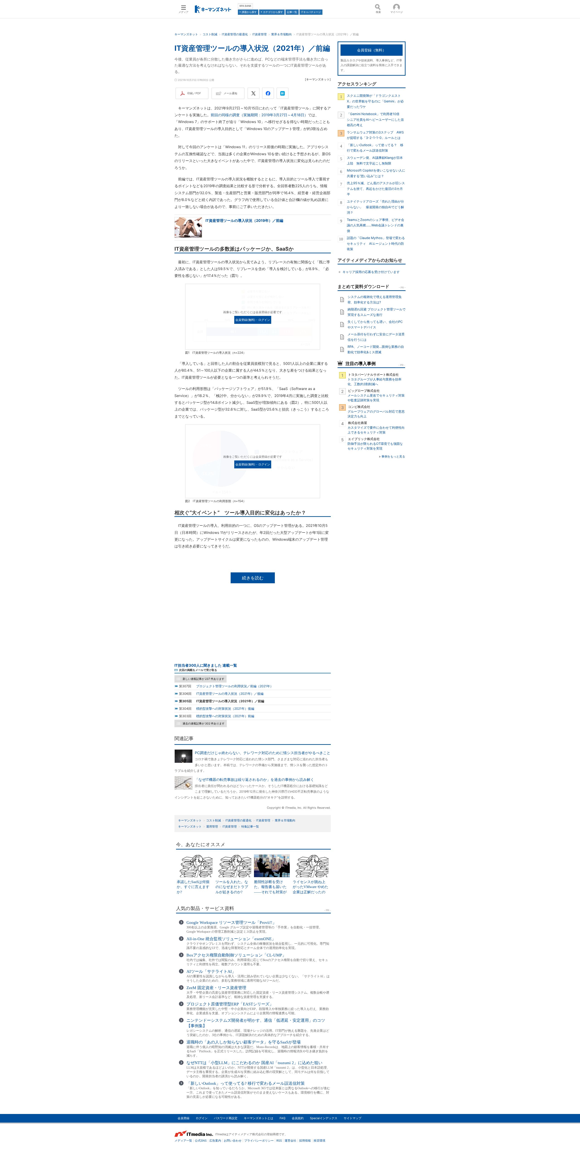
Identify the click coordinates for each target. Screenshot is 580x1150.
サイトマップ (352, 1118)
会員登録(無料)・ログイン (252, 320)
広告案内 (215, 1140)
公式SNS (201, 1140)
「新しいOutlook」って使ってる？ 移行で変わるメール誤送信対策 (375, 147)
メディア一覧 (183, 1140)
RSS (279, 1140)
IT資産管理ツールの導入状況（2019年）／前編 (244, 220)
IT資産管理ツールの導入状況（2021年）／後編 (229, 693)
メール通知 (230, 93)
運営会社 (290, 1140)
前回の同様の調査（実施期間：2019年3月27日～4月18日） (259, 115)
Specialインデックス (323, 1118)
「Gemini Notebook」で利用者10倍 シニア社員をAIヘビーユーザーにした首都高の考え (375, 119)
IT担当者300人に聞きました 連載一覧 (205, 665)
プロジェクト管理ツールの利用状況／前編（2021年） (234, 686)
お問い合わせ (233, 1140)
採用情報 (305, 1140)
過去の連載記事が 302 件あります (204, 723)
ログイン (202, 1118)
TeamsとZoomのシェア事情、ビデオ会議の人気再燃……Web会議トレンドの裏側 (375, 225)
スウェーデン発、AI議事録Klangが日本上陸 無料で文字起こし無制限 (375, 160)
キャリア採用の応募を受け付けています (371, 272)
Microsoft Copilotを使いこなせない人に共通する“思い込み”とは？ (376, 173)
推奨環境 (319, 1140)
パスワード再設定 (225, 1118)
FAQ (282, 1118)
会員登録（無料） (371, 50)
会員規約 (298, 1118)
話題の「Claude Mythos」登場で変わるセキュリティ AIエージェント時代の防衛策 (376, 243)
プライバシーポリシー (259, 1140)
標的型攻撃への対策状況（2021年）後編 (225, 708)
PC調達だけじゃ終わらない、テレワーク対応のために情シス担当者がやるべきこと (262, 753)
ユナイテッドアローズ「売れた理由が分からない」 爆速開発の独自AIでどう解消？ (375, 206)
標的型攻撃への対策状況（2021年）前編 (225, 716)
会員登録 (183, 1118)
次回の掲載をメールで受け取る (198, 670)
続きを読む (252, 578)
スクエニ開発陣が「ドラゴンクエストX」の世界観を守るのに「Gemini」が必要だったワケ (375, 101)
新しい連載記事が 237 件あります (203, 678)
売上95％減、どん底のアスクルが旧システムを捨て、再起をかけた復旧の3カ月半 (376, 188)
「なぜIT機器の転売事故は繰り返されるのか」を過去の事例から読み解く (254, 779)
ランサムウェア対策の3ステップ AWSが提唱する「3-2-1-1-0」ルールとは (375, 135)
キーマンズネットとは (258, 1118)
